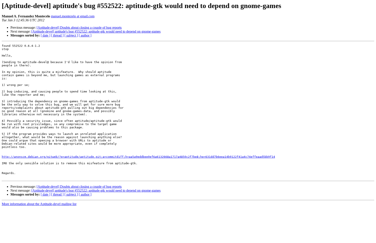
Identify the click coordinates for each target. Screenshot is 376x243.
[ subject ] (71, 35)
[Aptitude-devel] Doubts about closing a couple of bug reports (79, 27)
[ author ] (85, 35)
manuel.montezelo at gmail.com (72, 16)
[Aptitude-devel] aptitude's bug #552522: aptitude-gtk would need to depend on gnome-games (96, 31)
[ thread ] (57, 35)
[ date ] (45, 35)
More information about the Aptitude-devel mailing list (39, 204)
